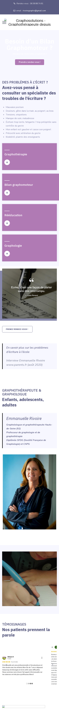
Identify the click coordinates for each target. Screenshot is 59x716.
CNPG (26, 444)
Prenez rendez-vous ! (17, 329)
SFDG (20, 440)
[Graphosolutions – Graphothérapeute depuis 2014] (29, 22)
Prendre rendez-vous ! (29, 62)
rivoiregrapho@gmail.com (34, 10)
